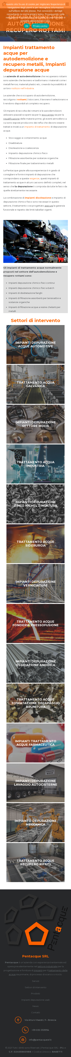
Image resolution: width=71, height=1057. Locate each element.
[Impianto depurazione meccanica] (35, 822)
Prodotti (35, 993)
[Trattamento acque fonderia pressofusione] (35, 623)
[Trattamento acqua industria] (35, 464)
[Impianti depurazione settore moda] (35, 424)
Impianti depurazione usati (35, 999)
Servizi (35, 981)
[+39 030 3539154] (27, 1030)
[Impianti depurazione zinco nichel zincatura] (35, 503)
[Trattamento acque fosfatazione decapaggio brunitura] (35, 703)
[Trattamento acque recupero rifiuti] (35, 862)
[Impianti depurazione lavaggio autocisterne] (35, 782)
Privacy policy (40, 26)
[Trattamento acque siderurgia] (35, 543)
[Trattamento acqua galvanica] (35, 384)
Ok (26, 26)
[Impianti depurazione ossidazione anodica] (35, 663)
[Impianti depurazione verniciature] (35, 583)
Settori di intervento (35, 987)
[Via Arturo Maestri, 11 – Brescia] (19, 1020)
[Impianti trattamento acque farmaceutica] (35, 743)
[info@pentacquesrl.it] (24, 1039)
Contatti (35, 1012)
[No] (67, 15)
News (35, 1006)
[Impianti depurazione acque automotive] (35, 344)
